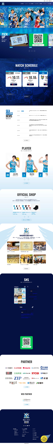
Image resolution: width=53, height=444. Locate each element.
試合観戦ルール (16, 432)
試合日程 (15, 431)
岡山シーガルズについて (26, 432)
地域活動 (41, 3)
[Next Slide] (28, 29)
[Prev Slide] (24, 29)
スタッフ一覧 (24, 431)
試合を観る (22, 3)
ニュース (26, 3)
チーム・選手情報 (31, 3)
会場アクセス (16, 433)
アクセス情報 (49, 3)
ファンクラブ (36, 3)
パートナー (44, 3)
